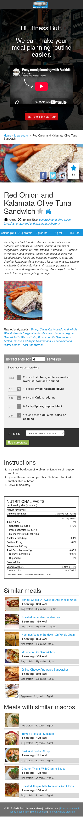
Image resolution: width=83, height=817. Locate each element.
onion (67, 219)
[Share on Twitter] (52, 178)
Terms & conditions (20, 811)
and (32, 223)
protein (20, 223)
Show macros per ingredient (23, 367)
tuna (54, 219)
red (27, 223)
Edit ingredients (17, 442)
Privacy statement (69, 808)
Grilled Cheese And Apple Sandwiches (27, 341)
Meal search (21, 135)
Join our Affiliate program (61, 811)
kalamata (41, 223)
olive (60, 219)
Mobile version (39, 811)
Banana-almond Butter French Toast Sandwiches (38, 343)
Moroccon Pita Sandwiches (54, 337)
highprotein (54, 223)
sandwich (45, 219)
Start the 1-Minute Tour (41, 116)
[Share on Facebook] (42, 178)
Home (7, 135)
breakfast (9, 223)
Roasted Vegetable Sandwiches (32, 333)
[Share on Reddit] (61, 178)
